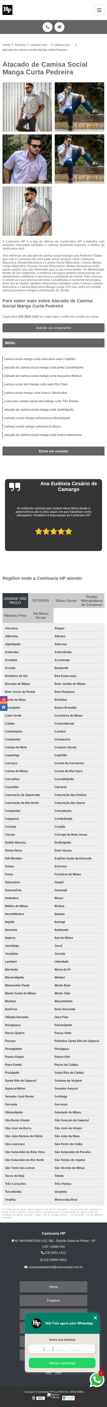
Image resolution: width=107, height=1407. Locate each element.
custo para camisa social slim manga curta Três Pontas (41, 401)
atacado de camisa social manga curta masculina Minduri (43, 376)
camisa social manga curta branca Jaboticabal (35, 393)
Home (53, 1287)
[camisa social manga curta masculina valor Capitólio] (27, 107)
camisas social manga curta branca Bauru (32, 426)
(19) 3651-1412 (29, 316)
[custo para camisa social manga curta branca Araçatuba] (27, 159)
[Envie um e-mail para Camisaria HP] (59, 27)
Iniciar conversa (62, 1363)
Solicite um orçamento (53, 328)
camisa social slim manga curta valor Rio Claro (36, 384)
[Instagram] (3, 700)
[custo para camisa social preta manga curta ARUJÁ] (80, 159)
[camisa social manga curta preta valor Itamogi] (27, 211)
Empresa (53, 1300)
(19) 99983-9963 (55, 1260)
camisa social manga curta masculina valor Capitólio (39, 359)
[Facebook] (3, 707)
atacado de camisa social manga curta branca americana (43, 435)
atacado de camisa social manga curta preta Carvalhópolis (44, 367)
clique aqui (51, 316)
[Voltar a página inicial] (7, 10)
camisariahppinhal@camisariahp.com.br (55, 1267)
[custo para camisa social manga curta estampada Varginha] (80, 107)
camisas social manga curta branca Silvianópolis (37, 418)
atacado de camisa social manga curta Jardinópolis (39, 409)
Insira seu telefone (62, 1340)
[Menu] (99, 9)
